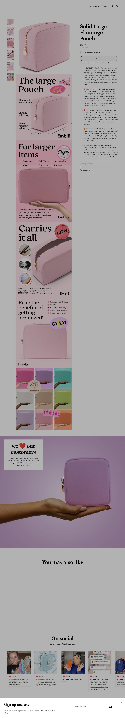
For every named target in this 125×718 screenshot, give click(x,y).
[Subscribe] (110, 707)
